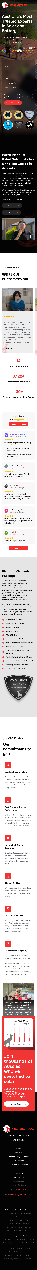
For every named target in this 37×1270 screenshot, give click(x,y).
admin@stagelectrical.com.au (20, 1195)
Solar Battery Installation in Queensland (18, 1252)
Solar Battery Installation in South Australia (18, 1259)
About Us (18, 1153)
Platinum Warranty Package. (12, 200)
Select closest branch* (12, 92)
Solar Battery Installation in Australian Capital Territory (18, 1244)
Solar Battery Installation (18, 1165)
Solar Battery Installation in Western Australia (18, 1255)
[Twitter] (22, 1140)
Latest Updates (18, 1177)
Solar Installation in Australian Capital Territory (18, 1217)
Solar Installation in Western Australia (18, 1227)
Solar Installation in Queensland (18, 1224)
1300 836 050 (21, 1190)
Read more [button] (8, 501)
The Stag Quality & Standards (18, 1157)
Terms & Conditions (18, 1185)
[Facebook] (14, 1140)
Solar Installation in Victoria (18, 1220)
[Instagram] (18, 1140)
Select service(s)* (10, 83)
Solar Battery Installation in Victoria (18, 1248)
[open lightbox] (18, 229)
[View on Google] (6, 466)
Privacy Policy (18, 1181)
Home (18, 1149)
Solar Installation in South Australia (18, 1230)
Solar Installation (18, 1161)
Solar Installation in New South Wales (18, 1213)
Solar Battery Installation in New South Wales (18, 1239)
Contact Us (18, 1173)
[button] (33, 5)
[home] (15, 5)
